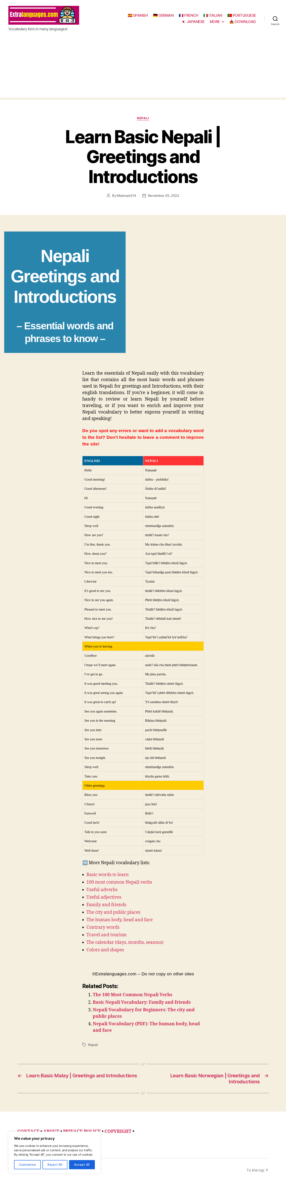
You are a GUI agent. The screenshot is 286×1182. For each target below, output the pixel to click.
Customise (27, 1164)
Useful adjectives (103, 897)
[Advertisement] (143, 68)
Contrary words (102, 927)
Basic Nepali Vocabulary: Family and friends (142, 1002)
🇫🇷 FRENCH (188, 15)
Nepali (143, 118)
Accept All (82, 1164)
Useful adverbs (101, 890)
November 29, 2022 (163, 195)
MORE (215, 21)
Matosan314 (126, 195)
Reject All (55, 1164)
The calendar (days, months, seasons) (124, 942)
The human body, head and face (119, 920)
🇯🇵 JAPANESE (193, 21)
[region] (54, 1153)
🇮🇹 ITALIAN (212, 15)
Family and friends (106, 905)
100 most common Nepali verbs (119, 882)
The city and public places (113, 912)
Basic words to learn (107, 875)
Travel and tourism (106, 935)
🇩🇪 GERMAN (163, 15)
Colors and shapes (105, 950)
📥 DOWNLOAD (242, 21)
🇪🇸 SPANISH (138, 15)
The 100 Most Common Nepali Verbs (132, 995)
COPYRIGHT (117, 1131)
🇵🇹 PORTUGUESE (241, 15)
